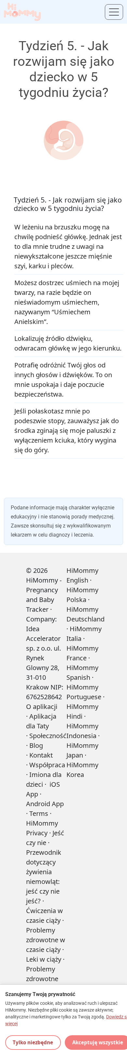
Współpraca (47, 764)
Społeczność (47, 735)
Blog (36, 745)
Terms (38, 813)
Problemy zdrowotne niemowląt (42, 979)
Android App (45, 803)
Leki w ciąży (43, 959)
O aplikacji (41, 706)
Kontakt (41, 755)
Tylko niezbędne (33, 1042)
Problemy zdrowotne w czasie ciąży (45, 940)
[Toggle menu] (114, 12)
